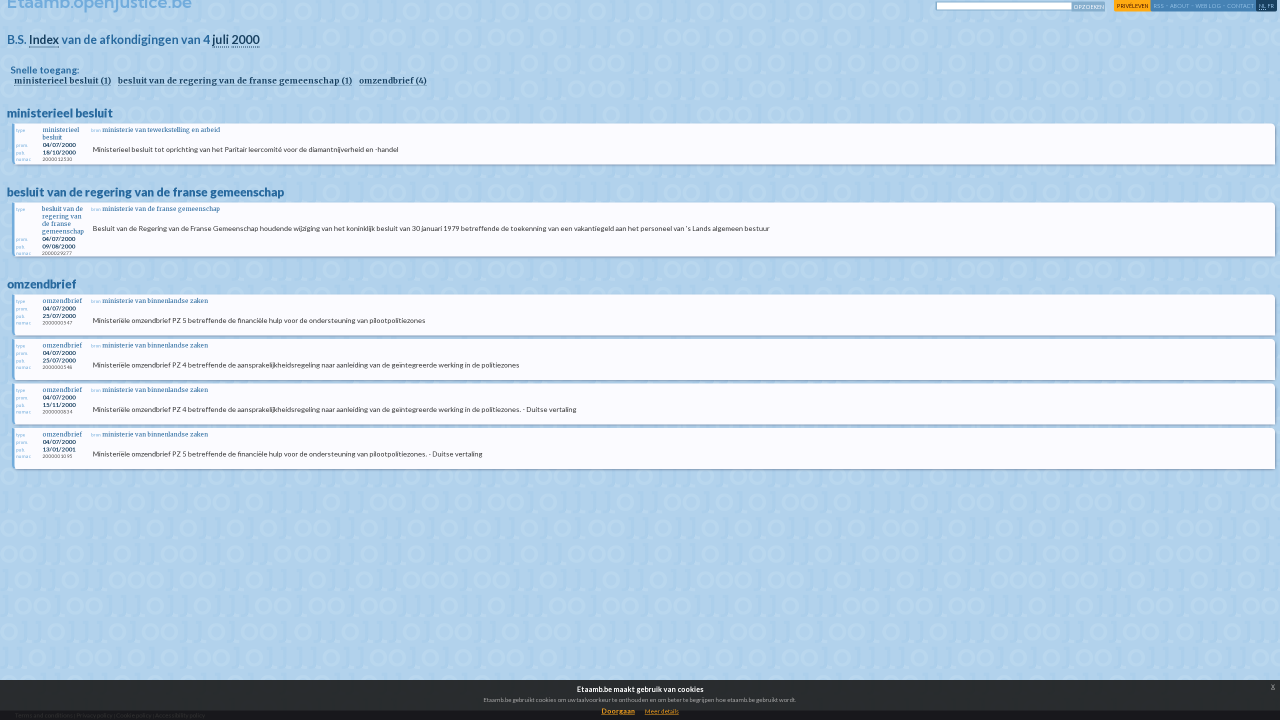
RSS (1159, 5)
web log (1208, 5)
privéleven (1132, 5)
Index (44, 39)
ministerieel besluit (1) (62, 81)
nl (1262, 5)
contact (1240, 5)
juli (220, 39)
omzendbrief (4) (392, 81)
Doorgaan (618, 710)
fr (1271, 5)
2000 (246, 39)
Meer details (662, 711)
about (1180, 5)
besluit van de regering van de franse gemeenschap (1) (235, 81)
